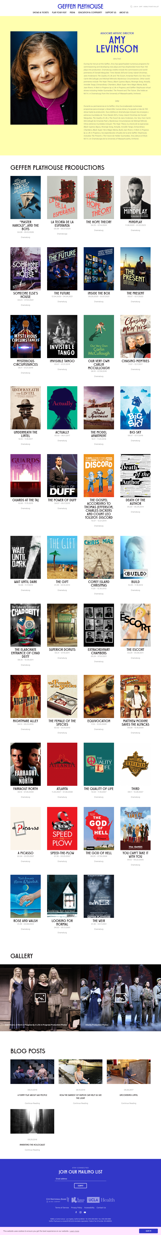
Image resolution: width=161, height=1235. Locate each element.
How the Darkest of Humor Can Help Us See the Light (81, 1096)
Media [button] (72, 12)
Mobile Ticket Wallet (151, 6)
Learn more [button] (74, 1231)
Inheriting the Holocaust (32, 1144)
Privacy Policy (76, 1207)
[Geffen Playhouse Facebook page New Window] (76, 1212)
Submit (80, 1185)
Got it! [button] (148, 1231)
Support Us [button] (110, 12)
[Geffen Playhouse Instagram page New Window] (80, 1212)
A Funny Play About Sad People (32, 1095)
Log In (136, 6)
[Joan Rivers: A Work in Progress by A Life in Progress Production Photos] (40, 997)
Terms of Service (62, 1207)
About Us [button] (123, 12)
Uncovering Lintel (129, 1095)
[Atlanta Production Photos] (120, 997)
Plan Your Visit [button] (59, 12)
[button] (131, 6)
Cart (140, 6)
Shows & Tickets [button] (41, 12)
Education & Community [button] (90, 12)
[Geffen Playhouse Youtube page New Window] (85, 1212)
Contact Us (101, 1207)
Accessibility (89, 1207)
